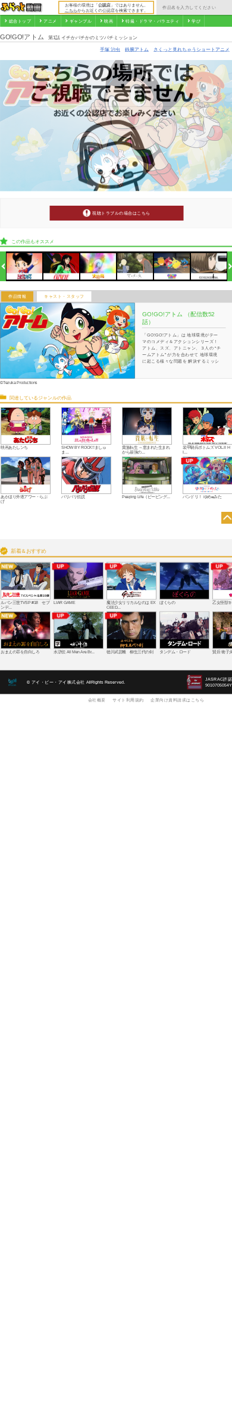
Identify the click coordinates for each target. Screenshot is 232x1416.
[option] (25, 266)
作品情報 (17, 296)
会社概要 (97, 699)
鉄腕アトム (137, 49)
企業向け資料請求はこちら (177, 699)
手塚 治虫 (110, 49)
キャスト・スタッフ (64, 296)
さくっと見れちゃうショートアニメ (191, 49)
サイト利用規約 (128, 699)
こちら (71, 10)
